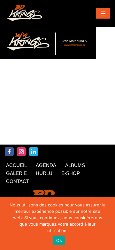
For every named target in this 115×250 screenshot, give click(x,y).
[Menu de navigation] (103, 13)
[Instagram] (21, 151)
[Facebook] (9, 151)
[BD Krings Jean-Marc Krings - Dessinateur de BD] (24, 13)
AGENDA (46, 165)
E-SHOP (70, 173)
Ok (59, 240)
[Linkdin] (33, 151)
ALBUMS (75, 165)
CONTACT (17, 181)
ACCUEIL (16, 165)
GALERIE (16, 173)
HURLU (44, 173)
